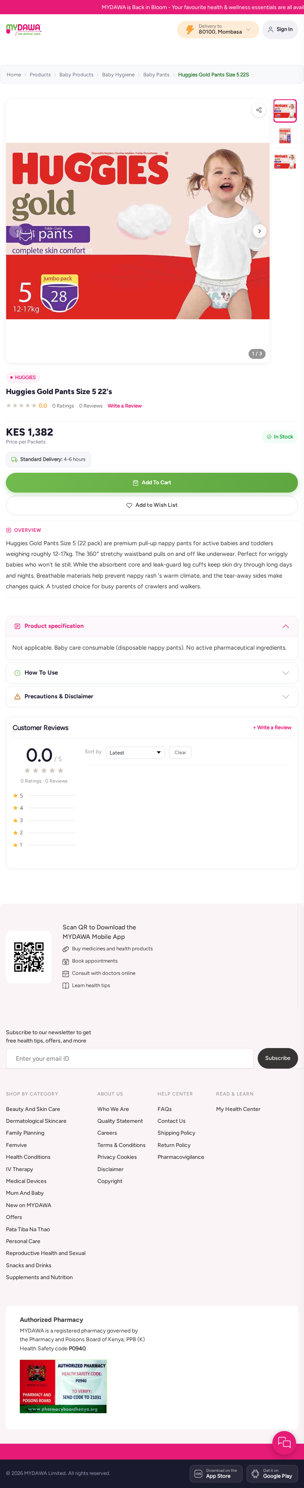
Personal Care (23, 1241)
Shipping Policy (177, 1133)
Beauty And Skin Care (33, 1109)
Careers (107, 1133)
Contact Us (172, 1121)
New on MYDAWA (28, 1205)
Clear (180, 752)
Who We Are (113, 1109)
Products (40, 75)
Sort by (93, 751)
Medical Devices (26, 1181)
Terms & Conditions (121, 1145)
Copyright (109, 1181)
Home (14, 75)
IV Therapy (19, 1169)
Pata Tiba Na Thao (28, 1229)
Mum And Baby (25, 1193)
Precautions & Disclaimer (59, 696)
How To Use (41, 672)
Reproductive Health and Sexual (46, 1253)
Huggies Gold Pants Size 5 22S (213, 75)
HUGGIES (25, 377)
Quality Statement (120, 1121)
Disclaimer (110, 1169)
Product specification (54, 625)
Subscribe (278, 1058)
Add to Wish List (156, 505)
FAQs (165, 1109)
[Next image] (259, 231)
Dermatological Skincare (36, 1121)
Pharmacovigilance (181, 1157)
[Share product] (259, 110)
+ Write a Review (272, 727)
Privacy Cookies (117, 1157)
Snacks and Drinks (28, 1265)
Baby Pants (156, 75)
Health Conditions (28, 1157)
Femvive (16, 1145)
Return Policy (174, 1145)
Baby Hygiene (118, 75)
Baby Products (76, 75)
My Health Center (238, 1109)
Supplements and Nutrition (39, 1277)
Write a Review (125, 406)
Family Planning (25, 1133)
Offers (14, 1217)
